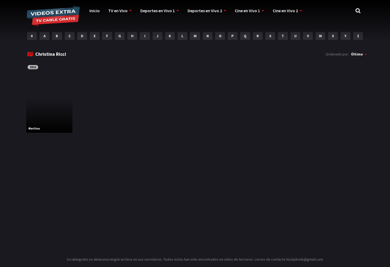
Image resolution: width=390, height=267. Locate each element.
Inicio (94, 10)
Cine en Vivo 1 (247, 10)
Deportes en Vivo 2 (205, 10)
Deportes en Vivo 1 (157, 10)
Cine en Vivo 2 (285, 10)
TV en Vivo (118, 10)
